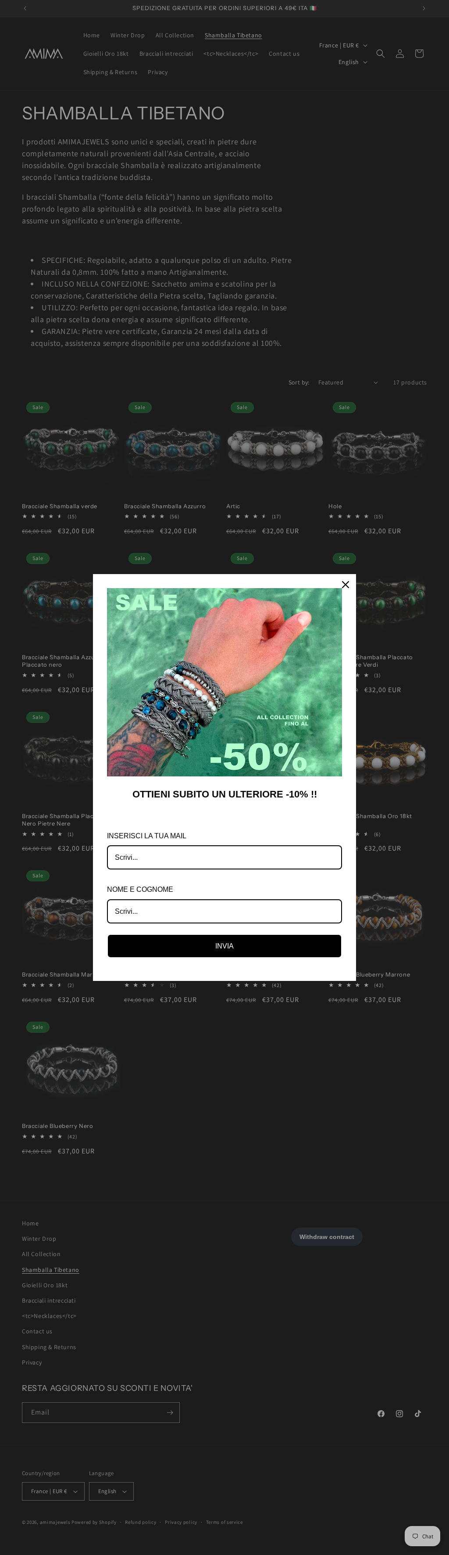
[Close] (345, 584)
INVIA (224, 946)
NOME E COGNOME (140, 889)
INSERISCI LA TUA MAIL (146, 836)
